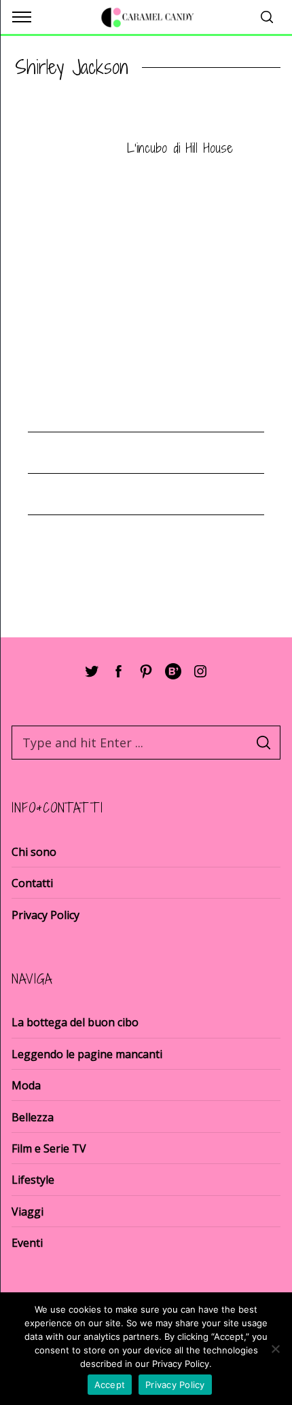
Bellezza (33, 1117)
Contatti (32, 883)
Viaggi (27, 1211)
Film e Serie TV (49, 1148)
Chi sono (34, 851)
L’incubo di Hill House (180, 147)
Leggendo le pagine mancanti (87, 1054)
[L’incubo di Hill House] (62, 149)
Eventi (27, 1242)
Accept (110, 1384)
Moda (26, 1085)
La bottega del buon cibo (75, 1022)
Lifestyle (33, 1179)
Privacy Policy (45, 914)
